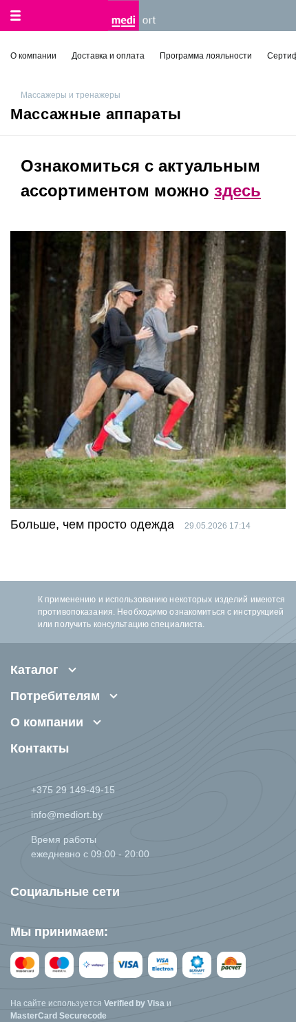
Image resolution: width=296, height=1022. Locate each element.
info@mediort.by (67, 814)
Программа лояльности (206, 56)
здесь (237, 190)
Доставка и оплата (108, 56)
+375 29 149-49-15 (73, 789)
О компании (33, 56)
